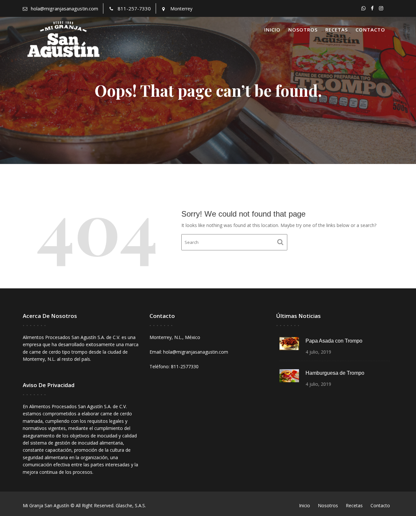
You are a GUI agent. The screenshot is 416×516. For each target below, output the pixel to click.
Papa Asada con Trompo (334, 341)
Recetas (336, 29)
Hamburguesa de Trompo (335, 373)
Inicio (272, 29)
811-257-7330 (134, 8)
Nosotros (303, 29)
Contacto (370, 29)
